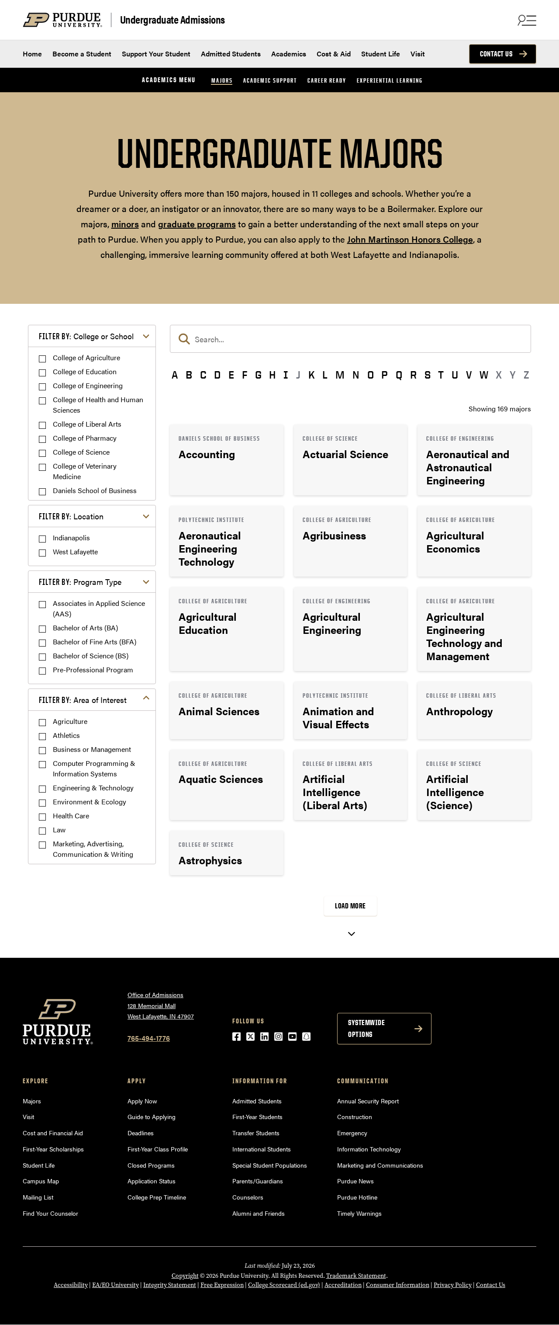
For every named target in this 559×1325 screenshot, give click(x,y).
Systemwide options (366, 1028)
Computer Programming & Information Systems (94, 768)
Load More (350, 905)
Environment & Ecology (89, 801)
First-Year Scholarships (53, 1148)
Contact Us (496, 53)
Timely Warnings (359, 1213)
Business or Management (92, 749)
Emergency (352, 1132)
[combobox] (350, 339)
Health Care (71, 815)
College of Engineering (88, 385)
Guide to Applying (152, 1116)
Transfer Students (256, 1132)
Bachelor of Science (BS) (90, 655)
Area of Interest (83, 699)
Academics (288, 54)
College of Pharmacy (85, 438)
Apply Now (142, 1100)
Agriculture (70, 721)
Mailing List (38, 1197)
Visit (418, 54)
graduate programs (197, 223)
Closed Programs (151, 1165)
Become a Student (81, 54)
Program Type (80, 581)
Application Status (152, 1180)
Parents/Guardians (257, 1180)
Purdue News (355, 1180)
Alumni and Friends (258, 1213)
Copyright (185, 1276)
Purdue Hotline (357, 1197)
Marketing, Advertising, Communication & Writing (93, 848)
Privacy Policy (453, 1285)
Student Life (380, 54)
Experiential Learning (390, 80)
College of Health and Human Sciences (98, 404)
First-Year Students (257, 1116)
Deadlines (141, 1132)
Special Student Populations (269, 1165)
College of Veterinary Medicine (85, 471)
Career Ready (326, 80)
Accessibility (71, 1285)
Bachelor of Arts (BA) (85, 628)
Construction (354, 1116)
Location (71, 516)
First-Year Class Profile (158, 1148)
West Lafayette (75, 551)
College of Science (81, 452)
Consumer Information (397, 1285)
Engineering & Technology (93, 787)
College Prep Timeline (157, 1197)
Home (32, 54)
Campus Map (41, 1180)
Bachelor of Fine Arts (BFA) (94, 641)
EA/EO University (115, 1285)
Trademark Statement (356, 1276)
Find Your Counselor (50, 1213)
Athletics (66, 735)
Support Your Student (156, 54)
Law (59, 829)
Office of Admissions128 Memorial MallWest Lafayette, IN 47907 (161, 1005)
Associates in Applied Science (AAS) (99, 608)
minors (125, 223)
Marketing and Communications (380, 1165)
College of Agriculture (86, 357)
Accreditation (343, 1285)
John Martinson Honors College (410, 239)
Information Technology (369, 1148)
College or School (86, 335)
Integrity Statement (169, 1285)
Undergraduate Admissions (172, 20)
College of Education (85, 371)
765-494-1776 (149, 1038)
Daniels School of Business (95, 490)
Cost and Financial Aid (53, 1132)
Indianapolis (71, 537)
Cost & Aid (334, 54)
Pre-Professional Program (93, 669)
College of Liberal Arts (87, 424)
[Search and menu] (525, 20)
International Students (261, 1148)
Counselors (247, 1197)
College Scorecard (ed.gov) (284, 1285)
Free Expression (222, 1285)
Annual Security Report (368, 1100)
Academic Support (270, 80)
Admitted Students (231, 54)
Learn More (226, 459)
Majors (222, 80)
